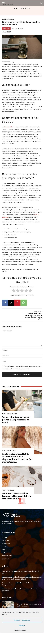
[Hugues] (13, 29)
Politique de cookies (20, 630)
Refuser (22, 626)
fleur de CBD (8, 127)
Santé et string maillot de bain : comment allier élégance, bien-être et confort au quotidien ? (17, 458)
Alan (3, 414)
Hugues (20, 28)
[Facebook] (5, 303)
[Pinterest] (17, 303)
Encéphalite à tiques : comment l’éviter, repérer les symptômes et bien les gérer (33, 316)
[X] (11, 303)
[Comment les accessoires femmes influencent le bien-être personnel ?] (22, 480)
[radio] (14, 291)
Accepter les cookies (22, 620)
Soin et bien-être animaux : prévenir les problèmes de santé (16, 420)
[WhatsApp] (23, 303)
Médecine (10, 19)
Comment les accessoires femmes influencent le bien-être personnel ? (17, 496)
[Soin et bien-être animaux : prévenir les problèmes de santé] (22, 404)
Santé (4, 19)
